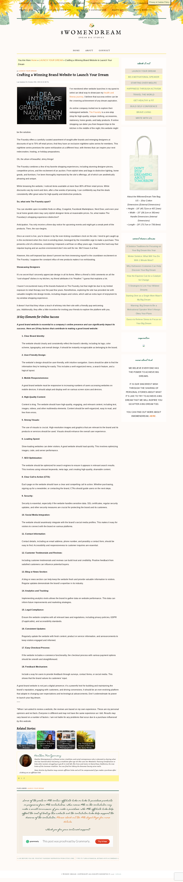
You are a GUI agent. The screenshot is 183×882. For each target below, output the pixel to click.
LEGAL (118, 874)
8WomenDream (91, 32)
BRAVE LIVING (144, 112)
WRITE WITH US (144, 118)
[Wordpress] (19, 778)
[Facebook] (24, 778)
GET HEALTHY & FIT (144, 100)
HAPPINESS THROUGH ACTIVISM (144, 89)
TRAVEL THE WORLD (143, 95)
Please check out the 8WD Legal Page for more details (83, 820)
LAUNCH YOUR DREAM (51, 60)
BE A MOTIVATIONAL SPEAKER (143, 77)
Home (34, 60)
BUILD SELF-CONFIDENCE (143, 106)
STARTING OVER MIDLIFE (144, 83)
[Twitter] (21, 778)
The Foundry (95, 112)
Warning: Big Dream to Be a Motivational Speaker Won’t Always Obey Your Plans (143, 309)
